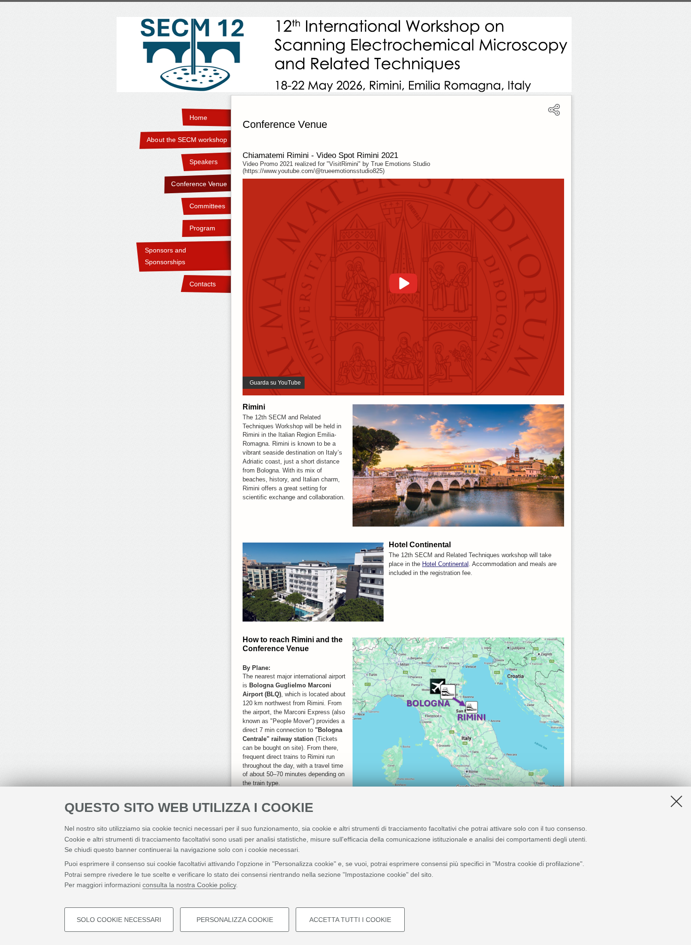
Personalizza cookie (234, 919)
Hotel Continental (445, 564)
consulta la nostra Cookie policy (189, 885)
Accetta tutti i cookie (350, 919)
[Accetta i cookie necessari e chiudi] (676, 801)
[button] (554, 113)
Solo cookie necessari (119, 919)
